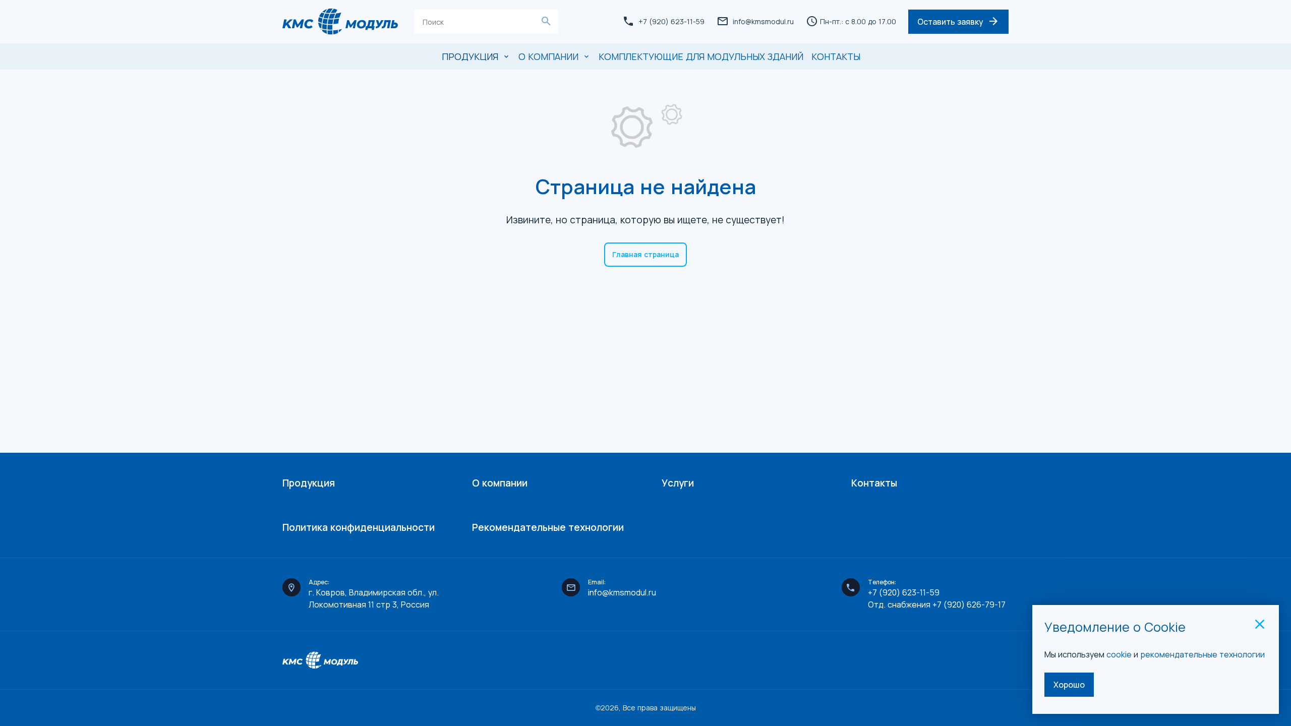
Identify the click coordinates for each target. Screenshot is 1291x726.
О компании (499, 483)
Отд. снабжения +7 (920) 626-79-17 (937, 604)
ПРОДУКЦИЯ (470, 56)
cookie (1119, 654)
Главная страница (645, 254)
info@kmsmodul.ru (763, 21)
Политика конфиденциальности (358, 527)
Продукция (308, 483)
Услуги (678, 483)
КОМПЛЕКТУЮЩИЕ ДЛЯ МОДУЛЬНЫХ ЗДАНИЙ (701, 56)
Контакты (835, 56)
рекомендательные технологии (1203, 654)
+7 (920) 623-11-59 (904, 592)
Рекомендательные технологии (548, 527)
